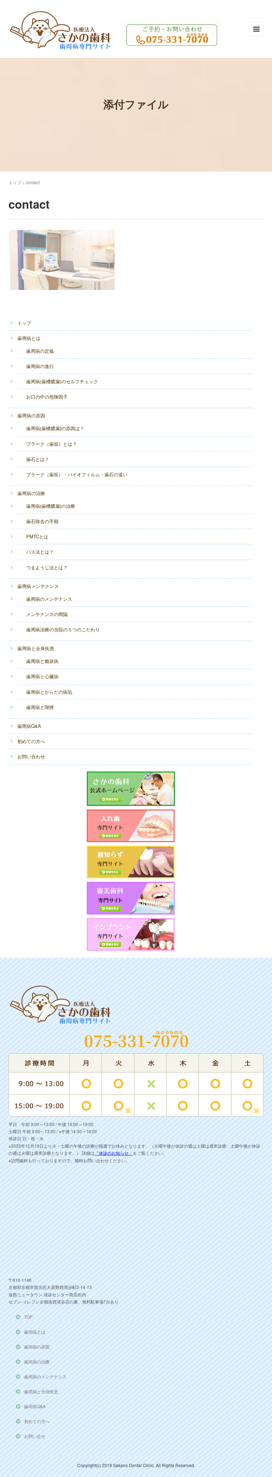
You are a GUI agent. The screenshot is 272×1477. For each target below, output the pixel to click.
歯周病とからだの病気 (49, 691)
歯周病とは (28, 338)
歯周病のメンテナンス (49, 598)
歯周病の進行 (40, 366)
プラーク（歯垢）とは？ (51, 443)
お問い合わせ (31, 756)
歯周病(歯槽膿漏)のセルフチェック (62, 381)
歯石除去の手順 (42, 521)
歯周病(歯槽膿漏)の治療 (50, 506)
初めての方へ (31, 741)
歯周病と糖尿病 (42, 661)
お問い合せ (34, 1436)
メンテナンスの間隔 (47, 614)
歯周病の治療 (31, 493)
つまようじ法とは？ (47, 567)
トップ (14, 182)
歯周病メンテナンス (38, 586)
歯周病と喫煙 (40, 707)
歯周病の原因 (31, 415)
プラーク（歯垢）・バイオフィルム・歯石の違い (77, 474)
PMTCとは (37, 536)
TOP (28, 1317)
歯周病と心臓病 (42, 676)
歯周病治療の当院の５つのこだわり (63, 629)
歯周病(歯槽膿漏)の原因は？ (55, 428)
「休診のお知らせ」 (114, 1153)
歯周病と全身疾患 (35, 648)
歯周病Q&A (29, 726)
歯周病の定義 (40, 350)
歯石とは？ (37, 459)
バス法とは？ (40, 551)
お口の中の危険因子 (47, 396)
